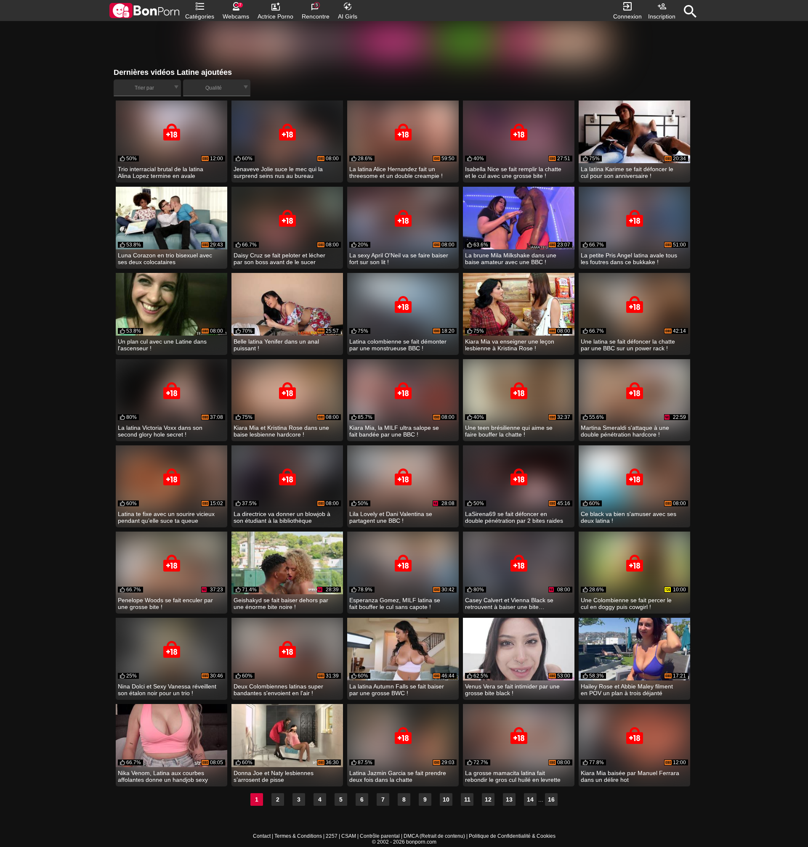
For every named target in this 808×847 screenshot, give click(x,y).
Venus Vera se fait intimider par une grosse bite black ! (512, 689)
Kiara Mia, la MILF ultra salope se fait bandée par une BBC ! (394, 431)
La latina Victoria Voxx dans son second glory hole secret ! (160, 431)
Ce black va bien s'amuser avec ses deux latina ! (628, 517)
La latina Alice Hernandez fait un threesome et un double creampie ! (396, 172)
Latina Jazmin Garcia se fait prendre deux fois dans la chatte (397, 776)
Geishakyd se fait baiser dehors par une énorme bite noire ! (281, 603)
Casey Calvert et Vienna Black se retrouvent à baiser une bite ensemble (509, 603)
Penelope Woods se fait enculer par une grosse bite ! (165, 603)
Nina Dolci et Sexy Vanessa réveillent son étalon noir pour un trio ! (167, 689)
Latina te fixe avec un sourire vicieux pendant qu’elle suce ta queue (166, 517)
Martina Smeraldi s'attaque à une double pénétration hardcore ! (625, 431)
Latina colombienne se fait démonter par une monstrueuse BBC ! (398, 345)
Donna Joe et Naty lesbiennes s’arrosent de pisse (274, 776)
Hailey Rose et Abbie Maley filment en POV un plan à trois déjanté (627, 689)
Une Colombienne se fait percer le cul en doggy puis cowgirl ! (626, 603)
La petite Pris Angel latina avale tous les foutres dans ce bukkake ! (629, 258)
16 (551, 799)
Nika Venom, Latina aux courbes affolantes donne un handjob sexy (163, 776)
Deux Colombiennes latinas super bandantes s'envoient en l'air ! (278, 689)
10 (446, 799)
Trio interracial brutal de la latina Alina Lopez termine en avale (160, 172)
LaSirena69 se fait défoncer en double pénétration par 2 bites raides (514, 517)
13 (509, 799)
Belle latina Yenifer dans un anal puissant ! (276, 345)
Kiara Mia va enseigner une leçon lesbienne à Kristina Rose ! (509, 345)
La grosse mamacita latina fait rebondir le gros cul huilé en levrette (513, 776)
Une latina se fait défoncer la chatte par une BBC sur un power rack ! (628, 345)
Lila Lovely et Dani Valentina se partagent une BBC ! (390, 517)
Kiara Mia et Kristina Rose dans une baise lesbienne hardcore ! (281, 431)
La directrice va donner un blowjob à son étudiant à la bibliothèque (282, 517)
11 (467, 799)
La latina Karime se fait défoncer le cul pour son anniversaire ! (627, 172)
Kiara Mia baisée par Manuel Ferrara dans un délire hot (630, 776)
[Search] (690, 11)
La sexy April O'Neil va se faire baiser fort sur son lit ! (398, 258)
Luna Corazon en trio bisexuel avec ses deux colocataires (165, 258)
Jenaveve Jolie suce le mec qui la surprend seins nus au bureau (278, 172)
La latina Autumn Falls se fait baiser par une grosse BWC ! (396, 689)
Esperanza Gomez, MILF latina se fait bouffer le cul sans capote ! (394, 603)
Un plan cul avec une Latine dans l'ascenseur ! (162, 345)
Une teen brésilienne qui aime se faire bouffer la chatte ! (509, 431)
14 (530, 799)
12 (488, 799)
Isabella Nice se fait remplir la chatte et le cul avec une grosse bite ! (513, 172)
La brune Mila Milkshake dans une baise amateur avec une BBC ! (510, 258)
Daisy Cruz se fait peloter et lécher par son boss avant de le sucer (279, 258)
